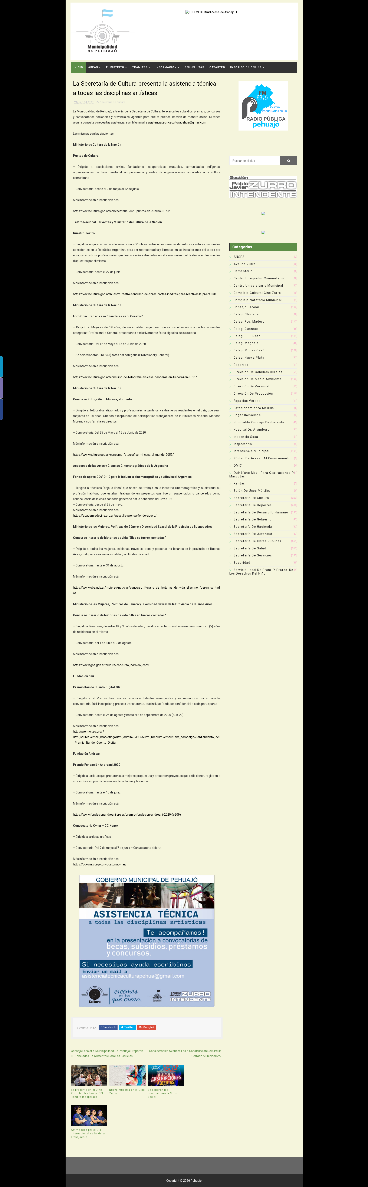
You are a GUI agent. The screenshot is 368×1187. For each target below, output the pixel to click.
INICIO (78, 67)
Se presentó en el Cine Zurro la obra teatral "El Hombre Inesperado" (87, 1093)
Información (166, 67)
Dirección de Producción (253, 393)
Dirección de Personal (252, 386)
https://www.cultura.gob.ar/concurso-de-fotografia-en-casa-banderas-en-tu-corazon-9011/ (135, 377)
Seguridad (242, 562)
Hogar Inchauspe (247, 415)
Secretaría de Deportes (253, 505)
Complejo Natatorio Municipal (258, 300)
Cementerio (243, 271)
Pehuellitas (194, 67)
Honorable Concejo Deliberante (259, 422)
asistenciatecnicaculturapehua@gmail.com (177, 122)
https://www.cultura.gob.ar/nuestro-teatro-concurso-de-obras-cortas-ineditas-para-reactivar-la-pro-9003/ (144, 294)
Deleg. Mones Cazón (250, 350)
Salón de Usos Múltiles (252, 490)
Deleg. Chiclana (246, 314)
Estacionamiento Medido (254, 408)
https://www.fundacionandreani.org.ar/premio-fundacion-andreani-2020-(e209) (127, 814)
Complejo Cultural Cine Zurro (257, 293)
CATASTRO (217, 67)
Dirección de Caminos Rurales (258, 372)
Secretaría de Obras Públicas (258, 541)
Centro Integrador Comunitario (259, 278)
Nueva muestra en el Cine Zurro (127, 1091)
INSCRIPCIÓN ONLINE (246, 67)
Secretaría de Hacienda (253, 526)
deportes (241, 364)
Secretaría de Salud (250, 548)
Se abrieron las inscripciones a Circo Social (162, 1093)
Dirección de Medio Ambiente (258, 379)
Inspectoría (243, 444)
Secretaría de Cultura (112, 102)
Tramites (139, 67)
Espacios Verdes (247, 400)
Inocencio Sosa (246, 436)
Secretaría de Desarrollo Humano (261, 512)
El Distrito (115, 67)
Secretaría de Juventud (253, 534)
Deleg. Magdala (246, 343)
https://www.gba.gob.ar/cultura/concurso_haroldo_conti (111, 665)
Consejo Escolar (247, 307)
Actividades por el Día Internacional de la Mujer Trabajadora (88, 1133)
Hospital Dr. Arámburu (252, 429)
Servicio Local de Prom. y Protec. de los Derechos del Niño (261, 571)
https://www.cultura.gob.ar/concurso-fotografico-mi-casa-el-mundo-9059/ (123, 454)
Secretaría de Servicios (253, 555)
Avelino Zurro (245, 264)
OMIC (238, 465)
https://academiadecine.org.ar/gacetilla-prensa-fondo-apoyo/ (115, 515)
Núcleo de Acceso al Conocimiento (262, 458)
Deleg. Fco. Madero (249, 321)
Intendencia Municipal (252, 451)
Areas (93, 67)
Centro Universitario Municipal (258, 285)
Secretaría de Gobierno (253, 519)
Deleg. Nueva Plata (249, 357)
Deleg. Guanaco (246, 329)
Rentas (239, 483)
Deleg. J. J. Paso (247, 336)
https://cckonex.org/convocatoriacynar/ (99, 864)
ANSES (239, 257)
